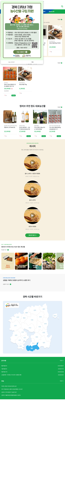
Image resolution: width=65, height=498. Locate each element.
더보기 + (62, 360)
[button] (32, 165)
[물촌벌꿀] (36, 125)
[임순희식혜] (22, 125)
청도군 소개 (51, 11)
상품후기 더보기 (6, 284)
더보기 (59, 19)
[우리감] (6, 82)
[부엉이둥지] (52, 41)
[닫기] (41, 2)
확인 (33, 62)
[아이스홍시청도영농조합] (54, 125)
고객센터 (43, 11)
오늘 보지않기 (11, 62)
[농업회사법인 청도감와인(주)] (10, 125)
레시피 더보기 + (32, 235)
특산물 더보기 (4, 249)
